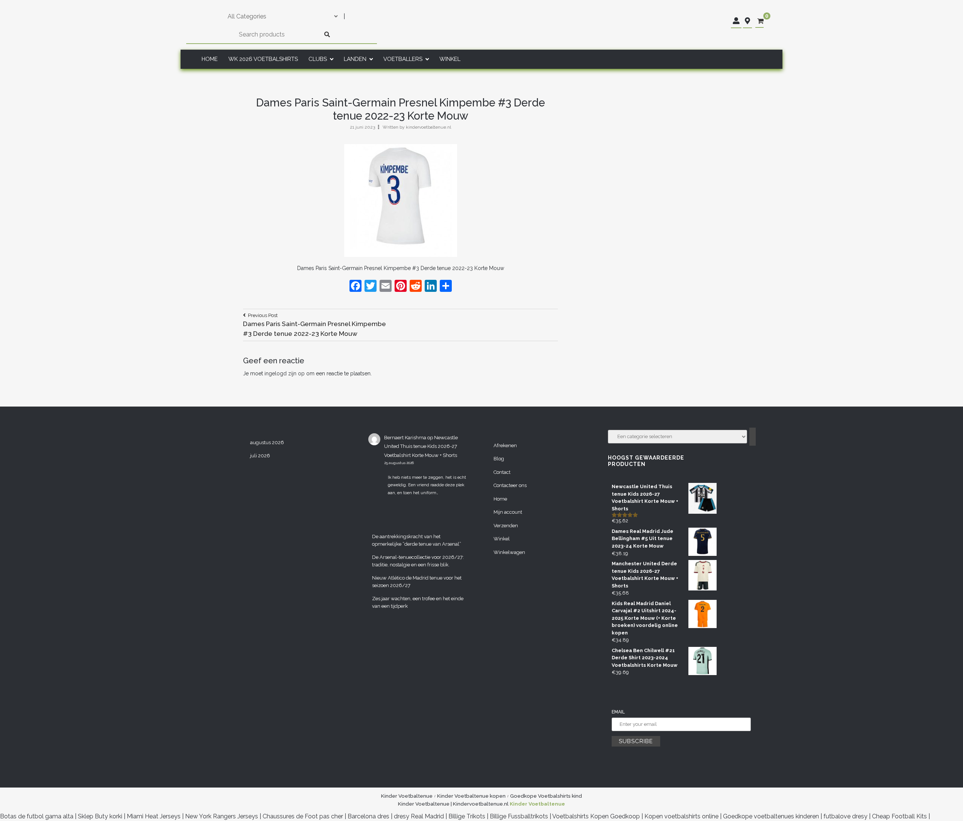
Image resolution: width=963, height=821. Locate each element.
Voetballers (402, 59)
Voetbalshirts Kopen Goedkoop (596, 816)
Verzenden (506, 525)
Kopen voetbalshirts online (681, 816)
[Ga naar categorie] (752, 437)
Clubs (317, 59)
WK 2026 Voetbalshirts (263, 59)
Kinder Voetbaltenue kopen (471, 796)
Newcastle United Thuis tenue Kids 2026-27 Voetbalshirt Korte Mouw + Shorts (421, 446)
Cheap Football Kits (899, 816)
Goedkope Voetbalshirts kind (546, 796)
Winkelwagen (509, 552)
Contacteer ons (510, 485)
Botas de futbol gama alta (36, 816)
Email (618, 712)
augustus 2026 (267, 442)
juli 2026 (260, 455)
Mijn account (508, 512)
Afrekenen (505, 445)
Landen (355, 59)
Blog (499, 458)
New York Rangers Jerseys (221, 816)
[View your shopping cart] (760, 21)
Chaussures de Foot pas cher (303, 816)
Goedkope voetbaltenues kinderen (771, 816)
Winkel (449, 59)
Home (210, 59)
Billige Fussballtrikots (519, 816)
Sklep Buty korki (100, 816)
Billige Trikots (466, 816)
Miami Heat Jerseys (154, 816)
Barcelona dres (368, 816)
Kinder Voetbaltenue (407, 796)
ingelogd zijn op (284, 373)
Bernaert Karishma (405, 437)
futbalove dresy (845, 816)
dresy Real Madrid (419, 816)
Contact (502, 472)
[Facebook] (355, 287)
